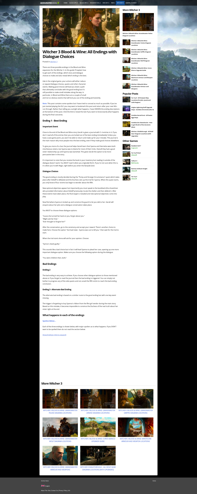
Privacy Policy (63, 490)
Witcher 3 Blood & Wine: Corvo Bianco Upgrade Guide (98, 439)
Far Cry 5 (106, 3)
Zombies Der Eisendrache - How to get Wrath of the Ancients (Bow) (141, 125)
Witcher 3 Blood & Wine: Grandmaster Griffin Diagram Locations (141, 52)
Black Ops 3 (84, 3)
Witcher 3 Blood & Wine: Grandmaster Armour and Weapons (140, 86)
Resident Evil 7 (136, 146)
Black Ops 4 (73, 3)
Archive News (45, 481)
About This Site (45, 490)
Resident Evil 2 (95, 3)
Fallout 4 (134, 161)
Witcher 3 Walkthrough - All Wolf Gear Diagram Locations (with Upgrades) (142, 134)
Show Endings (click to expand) (54, 335)
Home (65, 3)
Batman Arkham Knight (139, 169)
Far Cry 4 (134, 176)
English (47, 486)
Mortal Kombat (131, 3)
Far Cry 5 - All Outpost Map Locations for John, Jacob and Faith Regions (141, 100)
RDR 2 (113, 3)
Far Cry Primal (136, 153)
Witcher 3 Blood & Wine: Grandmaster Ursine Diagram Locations (141, 43)
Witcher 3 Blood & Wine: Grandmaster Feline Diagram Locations (60, 411)
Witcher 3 (120, 3)
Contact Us (54, 490)
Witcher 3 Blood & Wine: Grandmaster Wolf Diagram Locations (140, 61)
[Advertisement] (104, 79)
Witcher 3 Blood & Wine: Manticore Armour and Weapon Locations (142, 77)
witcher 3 (53, 62)
